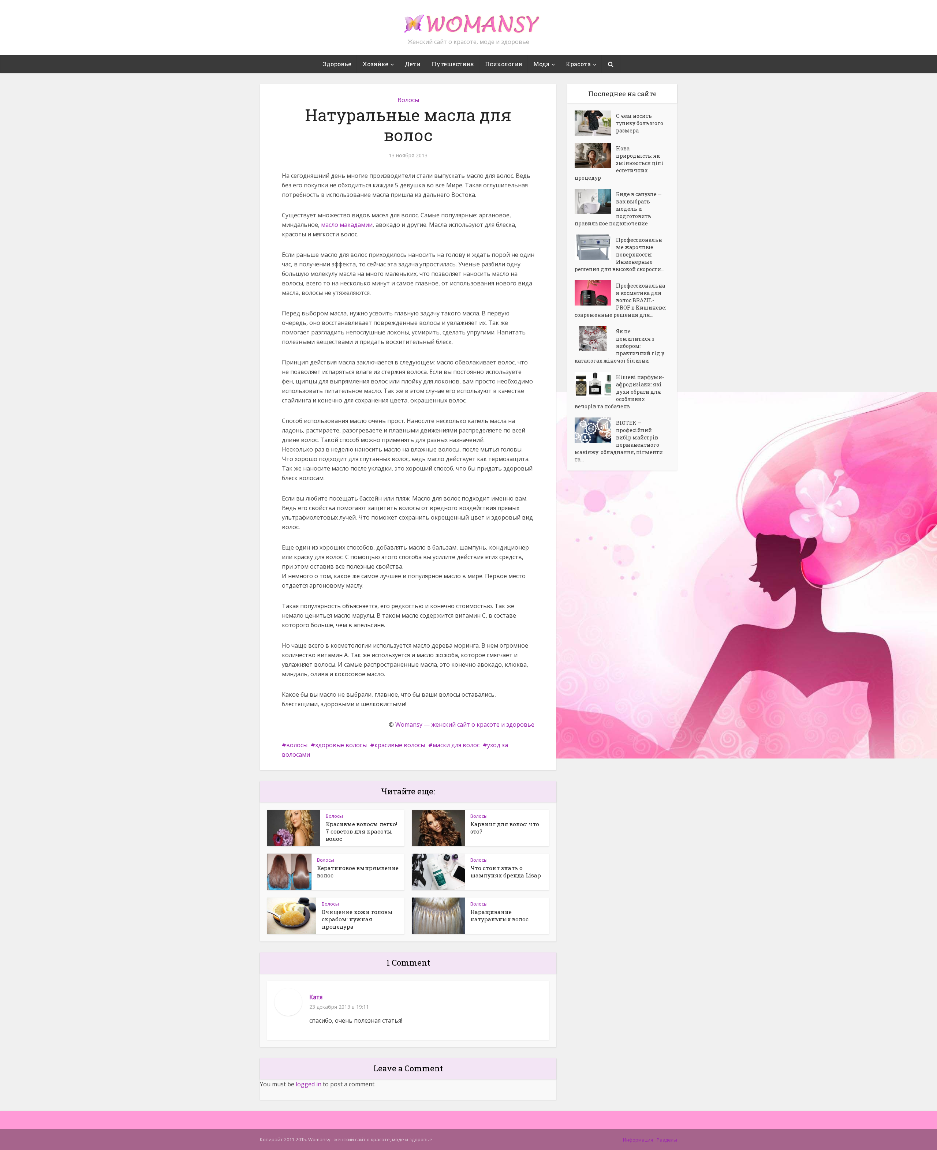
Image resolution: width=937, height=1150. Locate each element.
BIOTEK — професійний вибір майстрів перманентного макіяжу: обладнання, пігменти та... (619, 441)
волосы (296, 745)
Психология (503, 64)
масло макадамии (347, 225)
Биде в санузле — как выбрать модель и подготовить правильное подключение (618, 209)
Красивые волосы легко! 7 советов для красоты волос (361, 831)
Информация (638, 1139)
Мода (541, 64)
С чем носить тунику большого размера (639, 123)
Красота (578, 64)
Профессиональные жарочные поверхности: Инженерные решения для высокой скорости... (619, 254)
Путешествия (453, 64)
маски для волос (456, 745)
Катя (315, 997)
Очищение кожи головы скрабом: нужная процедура (357, 919)
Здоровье (337, 64)
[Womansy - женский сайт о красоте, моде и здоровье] (468, 20)
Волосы (408, 100)
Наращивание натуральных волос (499, 915)
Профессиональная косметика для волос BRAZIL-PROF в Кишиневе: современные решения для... (620, 300)
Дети (413, 64)
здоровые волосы (341, 745)
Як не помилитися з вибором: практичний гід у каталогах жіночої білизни (619, 346)
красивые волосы (399, 745)
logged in (308, 1084)
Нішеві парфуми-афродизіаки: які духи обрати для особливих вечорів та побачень (619, 392)
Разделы (667, 1139)
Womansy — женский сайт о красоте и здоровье (464, 724)
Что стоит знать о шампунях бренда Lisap (505, 871)
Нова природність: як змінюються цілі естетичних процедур (619, 163)
